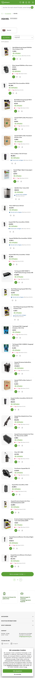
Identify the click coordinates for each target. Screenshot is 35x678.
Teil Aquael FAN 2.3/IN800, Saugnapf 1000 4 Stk (22, 345)
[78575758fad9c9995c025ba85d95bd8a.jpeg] (4, 208)
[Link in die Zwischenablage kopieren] (20, 58)
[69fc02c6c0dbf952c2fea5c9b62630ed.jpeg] (7, 141)
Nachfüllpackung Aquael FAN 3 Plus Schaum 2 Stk (23, 100)
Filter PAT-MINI (18, 452)
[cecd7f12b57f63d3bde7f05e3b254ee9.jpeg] (4, 240)
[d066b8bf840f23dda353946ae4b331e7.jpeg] (6, 52)
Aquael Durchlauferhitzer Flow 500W (23, 417)
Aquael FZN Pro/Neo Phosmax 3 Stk (23, 118)
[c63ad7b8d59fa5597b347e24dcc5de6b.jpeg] (7, 105)
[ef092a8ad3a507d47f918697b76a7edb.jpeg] (7, 473)
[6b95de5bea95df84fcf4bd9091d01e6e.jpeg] (5, 504)
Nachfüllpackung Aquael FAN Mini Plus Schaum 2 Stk (22, 48)
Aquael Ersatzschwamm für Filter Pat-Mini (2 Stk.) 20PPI (24, 434)
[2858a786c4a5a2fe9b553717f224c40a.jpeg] (6, 174)
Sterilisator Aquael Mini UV (22, 468)
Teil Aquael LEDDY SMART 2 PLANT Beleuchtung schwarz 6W (23, 271)
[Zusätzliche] (20, 579)
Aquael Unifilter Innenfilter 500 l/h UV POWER (21, 399)
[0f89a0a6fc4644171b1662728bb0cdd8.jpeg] (6, 488)
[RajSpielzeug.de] (2, 13)
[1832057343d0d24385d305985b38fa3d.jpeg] (4, 539)
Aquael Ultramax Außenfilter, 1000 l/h (22, 363)
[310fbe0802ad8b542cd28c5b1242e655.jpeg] (7, 421)
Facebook (6, 643)
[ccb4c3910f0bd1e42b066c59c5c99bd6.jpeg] (7, 367)
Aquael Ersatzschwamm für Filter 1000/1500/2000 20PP (20, 501)
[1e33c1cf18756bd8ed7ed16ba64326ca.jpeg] (7, 193)
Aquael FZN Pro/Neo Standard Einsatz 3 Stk (23, 136)
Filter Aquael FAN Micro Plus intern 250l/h (22, 66)
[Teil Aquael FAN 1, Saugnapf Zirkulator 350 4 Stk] (6, 330)
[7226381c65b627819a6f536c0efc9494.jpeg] (5, 401)
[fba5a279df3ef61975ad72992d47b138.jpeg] (7, 524)
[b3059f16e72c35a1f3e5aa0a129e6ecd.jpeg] (4, 257)
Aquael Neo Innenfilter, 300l (20, 484)
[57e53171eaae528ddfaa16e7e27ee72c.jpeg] (4, 86)
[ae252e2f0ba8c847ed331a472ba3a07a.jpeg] (7, 439)
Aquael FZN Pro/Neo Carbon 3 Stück (23, 381)
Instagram (15, 643)
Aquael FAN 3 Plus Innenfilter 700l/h (19, 254)
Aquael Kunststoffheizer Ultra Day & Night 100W (21, 537)
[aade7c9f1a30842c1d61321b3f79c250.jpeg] (7, 123)
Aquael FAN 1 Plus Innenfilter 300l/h (19, 222)
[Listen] (20, 2)
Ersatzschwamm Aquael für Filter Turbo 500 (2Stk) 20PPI (24, 519)
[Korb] (29, 2)
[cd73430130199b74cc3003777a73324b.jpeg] (7, 457)
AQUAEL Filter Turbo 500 (21, 188)
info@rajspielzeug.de (25, 636)
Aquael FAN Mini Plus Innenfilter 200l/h (20, 238)
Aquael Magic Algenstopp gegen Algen (22, 170)
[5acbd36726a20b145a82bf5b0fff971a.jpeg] (5, 157)
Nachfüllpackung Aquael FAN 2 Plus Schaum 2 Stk (21, 289)
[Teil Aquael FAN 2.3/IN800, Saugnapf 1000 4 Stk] (6, 348)
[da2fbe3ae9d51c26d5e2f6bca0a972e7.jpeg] (5, 292)
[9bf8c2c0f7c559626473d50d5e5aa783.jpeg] (4, 224)
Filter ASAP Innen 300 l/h (16, 205)
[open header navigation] (32, 2)
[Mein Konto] (23, 2)
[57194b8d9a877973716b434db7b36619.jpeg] (7, 276)
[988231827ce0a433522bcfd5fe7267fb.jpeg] (5, 558)
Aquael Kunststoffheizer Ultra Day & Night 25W (21, 555)
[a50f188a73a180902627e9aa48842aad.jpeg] (6, 311)
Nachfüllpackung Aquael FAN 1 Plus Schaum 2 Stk (23, 307)
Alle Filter (7, 37)
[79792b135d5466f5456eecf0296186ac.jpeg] (6, 69)
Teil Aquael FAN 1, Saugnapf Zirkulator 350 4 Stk (20, 327)
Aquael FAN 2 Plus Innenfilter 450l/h (19, 83)
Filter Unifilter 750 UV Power (19, 153)
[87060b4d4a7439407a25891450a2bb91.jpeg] (7, 385)
